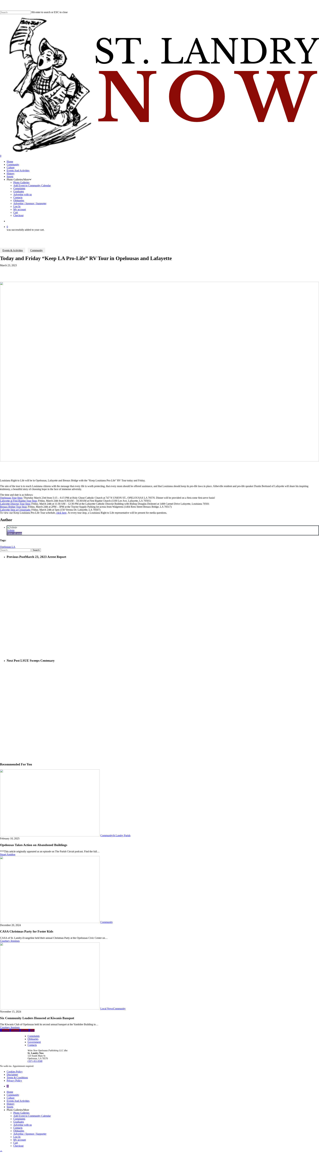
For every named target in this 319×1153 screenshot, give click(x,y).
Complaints (34, 1036)
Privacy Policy (14, 1080)
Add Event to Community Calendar (32, 1115)
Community (36, 250)
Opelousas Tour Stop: (11, 497)
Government (34, 1042)
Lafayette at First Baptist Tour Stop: (18, 500)
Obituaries (33, 1039)
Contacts (32, 1045)
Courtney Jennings (10, 940)
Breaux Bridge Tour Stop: (13, 506)
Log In (16, 1136)
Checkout (18, 1145)
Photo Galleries (21, 1112)
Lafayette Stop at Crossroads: (15, 509)
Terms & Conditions (17, 1077)
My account (19, 1139)
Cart (15, 1142)
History (10, 1103)
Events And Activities (18, 1100)
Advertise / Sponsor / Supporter (29, 1133)
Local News (106, 1008)
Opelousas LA (7, 546)
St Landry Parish (121, 835)
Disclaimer (12, 1074)
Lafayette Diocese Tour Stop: (15, 503)
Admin (10, 530)
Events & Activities (12, 250)
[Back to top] (1, 1151)
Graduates (18, 1121)
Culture (10, 1097)
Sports (10, 1106)
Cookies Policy (15, 1071)
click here (61, 512)
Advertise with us (22, 1124)
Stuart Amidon (7, 854)
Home (10, 1091)
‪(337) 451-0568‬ (35, 1061)
